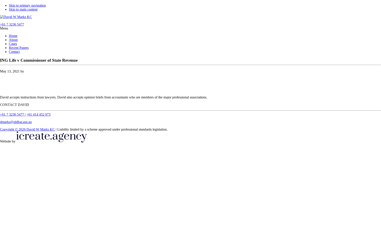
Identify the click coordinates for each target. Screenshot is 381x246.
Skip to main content (23, 9)
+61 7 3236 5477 (12, 114)
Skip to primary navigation (27, 5)
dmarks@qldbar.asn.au (16, 122)
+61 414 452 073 (38, 114)
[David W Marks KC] (16, 17)
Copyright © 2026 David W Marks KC (27, 129)
